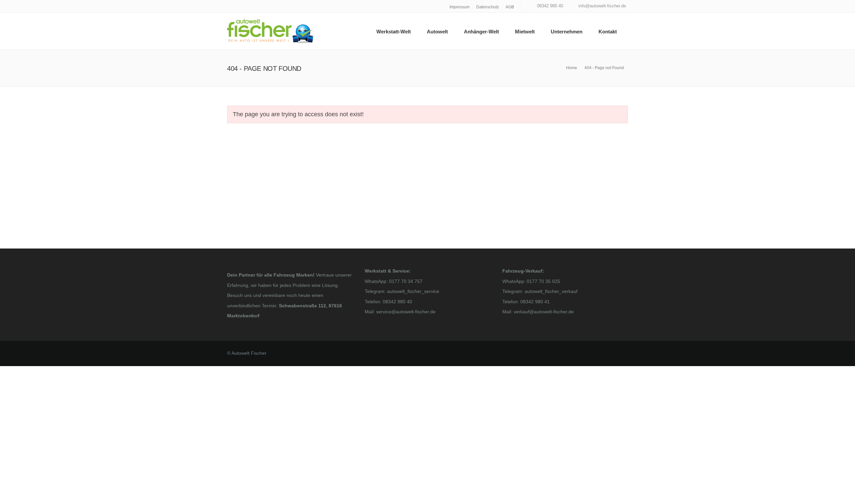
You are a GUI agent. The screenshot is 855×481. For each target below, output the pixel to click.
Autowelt (437, 31)
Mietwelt (525, 31)
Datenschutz (487, 7)
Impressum (460, 7)
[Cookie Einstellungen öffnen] (15, 472)
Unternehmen (566, 31)
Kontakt (607, 31)
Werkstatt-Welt (393, 31)
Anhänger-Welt (481, 31)
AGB (510, 7)
